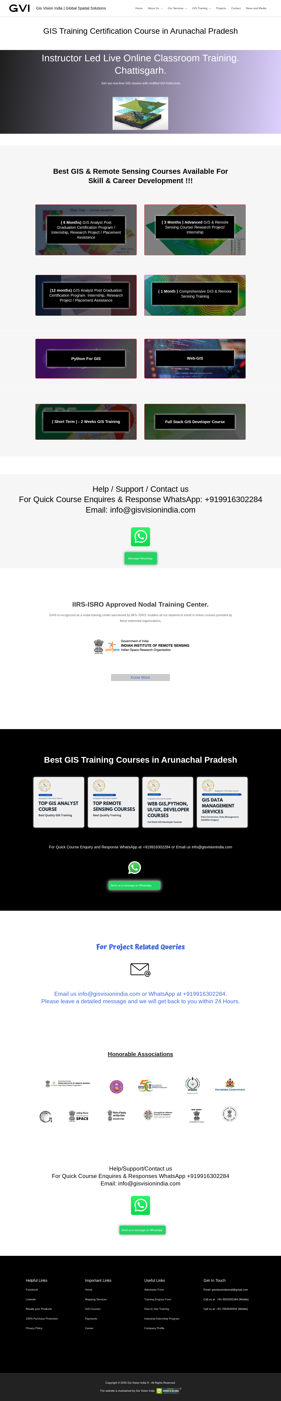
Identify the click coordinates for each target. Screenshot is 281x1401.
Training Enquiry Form (157, 1299)
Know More (140, 677)
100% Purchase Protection (42, 1318)
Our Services (176, 8)
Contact (236, 8)
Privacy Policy (34, 1328)
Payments (91, 1318)
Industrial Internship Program (161, 1318)
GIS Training (199, 8)
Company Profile (154, 1328)
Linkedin (31, 1299)
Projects (221, 8)
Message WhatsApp (140, 558)
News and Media (256, 8)
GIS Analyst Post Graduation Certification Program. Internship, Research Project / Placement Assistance (86, 295)
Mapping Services (96, 1299)
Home (139, 8)
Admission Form (154, 1289)
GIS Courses (93, 1308)
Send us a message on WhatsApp (131, 885)
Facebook (32, 1289)
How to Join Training (156, 1308)
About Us (153, 8)
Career (89, 1328)
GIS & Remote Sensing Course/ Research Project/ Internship (195, 227)
